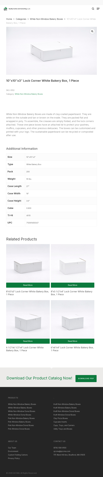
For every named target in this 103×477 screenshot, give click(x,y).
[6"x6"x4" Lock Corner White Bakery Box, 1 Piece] (72, 322)
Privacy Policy (14, 458)
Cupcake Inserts (60, 422)
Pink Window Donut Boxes (19, 429)
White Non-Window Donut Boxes (21, 411)
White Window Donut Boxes (19, 415)
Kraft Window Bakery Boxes (65, 408)
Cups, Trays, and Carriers (64, 425)
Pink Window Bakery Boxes (19, 422)
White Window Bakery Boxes (20, 408)
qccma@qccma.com (62, 451)
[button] (98, 8)
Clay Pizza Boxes (61, 418)
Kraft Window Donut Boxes (65, 415)
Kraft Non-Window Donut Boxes (67, 411)
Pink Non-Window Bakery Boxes (21, 418)
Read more (28, 285)
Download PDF (86, 378)
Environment (13, 451)
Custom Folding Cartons (18, 455)
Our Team (12, 448)
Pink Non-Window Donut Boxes (21, 425)
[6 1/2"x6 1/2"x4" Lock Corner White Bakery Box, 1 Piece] (28, 322)
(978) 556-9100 (60, 448)
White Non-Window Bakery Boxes (46, 19)
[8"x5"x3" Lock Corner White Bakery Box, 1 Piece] (28, 266)
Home (9, 19)
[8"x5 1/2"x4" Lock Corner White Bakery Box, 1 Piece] (72, 266)
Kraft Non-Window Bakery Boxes (67, 404)
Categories (21, 19)
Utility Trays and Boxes (63, 429)
